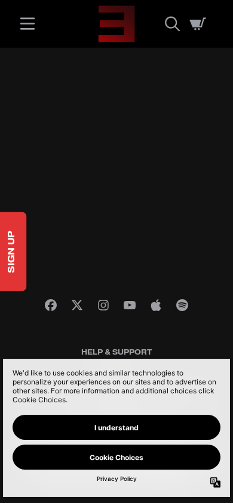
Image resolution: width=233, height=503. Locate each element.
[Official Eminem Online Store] (116, 24)
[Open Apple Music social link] (156, 305)
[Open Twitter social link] (77, 305)
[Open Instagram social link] (103, 305)
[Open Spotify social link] (182, 305)
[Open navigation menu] (27, 24)
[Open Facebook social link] (51, 305)
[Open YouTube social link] (129, 305)
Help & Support (116, 352)
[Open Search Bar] (171, 23)
